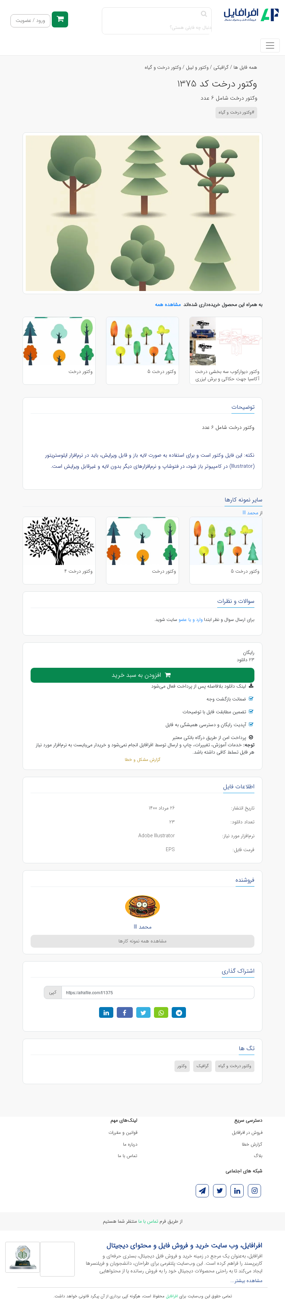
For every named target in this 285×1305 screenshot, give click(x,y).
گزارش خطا (252, 1144)
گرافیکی (221, 67)
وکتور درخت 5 (161, 371)
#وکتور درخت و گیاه (236, 112)
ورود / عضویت (30, 21)
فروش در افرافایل (247, 1132)
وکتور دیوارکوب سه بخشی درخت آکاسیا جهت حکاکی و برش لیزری (227, 375)
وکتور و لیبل (197, 67)
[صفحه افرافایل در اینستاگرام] (254, 1190)
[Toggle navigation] (270, 45)
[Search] (203, 14)
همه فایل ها (245, 67)
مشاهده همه (168, 304)
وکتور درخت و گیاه (163, 67)
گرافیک (202, 1066)
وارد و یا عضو (191, 619)
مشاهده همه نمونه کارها (142, 941)
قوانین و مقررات (122, 1132)
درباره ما (130, 1144)
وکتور (182, 1066)
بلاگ (258, 1155)
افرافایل (172, 1296)
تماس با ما (127, 1155)
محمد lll (143, 927)
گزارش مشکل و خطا (142, 759)
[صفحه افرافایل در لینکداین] (237, 1190)
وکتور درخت (80, 371)
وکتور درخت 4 (78, 571)
